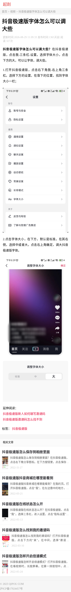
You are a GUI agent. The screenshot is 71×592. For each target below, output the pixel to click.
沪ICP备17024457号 (11, 588)
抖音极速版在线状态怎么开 (22, 504)
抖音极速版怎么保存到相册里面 (26, 452)
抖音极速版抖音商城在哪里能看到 (27, 478)
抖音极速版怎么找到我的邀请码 (26, 530)
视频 (13, 11)
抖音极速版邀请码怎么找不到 (22, 419)
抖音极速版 (19, 428)
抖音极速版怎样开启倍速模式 (24, 556)
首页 (4, 11)
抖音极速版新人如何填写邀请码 (24, 413)
